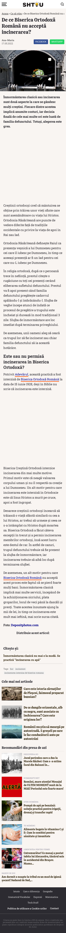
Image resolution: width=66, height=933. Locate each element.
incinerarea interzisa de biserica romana (24, 672)
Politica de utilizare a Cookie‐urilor (27, 908)
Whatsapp (57, 42)
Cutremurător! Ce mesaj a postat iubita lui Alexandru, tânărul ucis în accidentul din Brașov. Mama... (44, 858)
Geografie (48, 891)
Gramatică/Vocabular (19, 897)
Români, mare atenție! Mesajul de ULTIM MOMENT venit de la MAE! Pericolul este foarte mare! (43, 785)
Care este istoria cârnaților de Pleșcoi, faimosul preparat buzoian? (44, 693)
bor (11, 668)
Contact (54, 908)
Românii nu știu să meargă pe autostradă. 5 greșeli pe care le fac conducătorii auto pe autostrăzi (44, 733)
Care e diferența (31, 891)
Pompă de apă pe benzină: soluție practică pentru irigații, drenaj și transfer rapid (42, 809)
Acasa (5, 13)
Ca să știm (16, 13)
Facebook (40, 42)
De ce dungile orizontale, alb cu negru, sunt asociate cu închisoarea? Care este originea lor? (43, 713)
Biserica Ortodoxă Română (40, 379)
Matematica (51, 897)
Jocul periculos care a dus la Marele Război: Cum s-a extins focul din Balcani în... (42, 761)
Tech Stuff (33, 902)
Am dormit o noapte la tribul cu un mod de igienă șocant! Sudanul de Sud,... (31, 878)
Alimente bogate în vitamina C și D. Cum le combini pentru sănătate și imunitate (44, 833)
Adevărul (21, 374)
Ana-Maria (8, 40)
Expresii (38, 897)
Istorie (16, 891)
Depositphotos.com (25, 625)
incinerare (20, 668)
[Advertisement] (33, 166)
